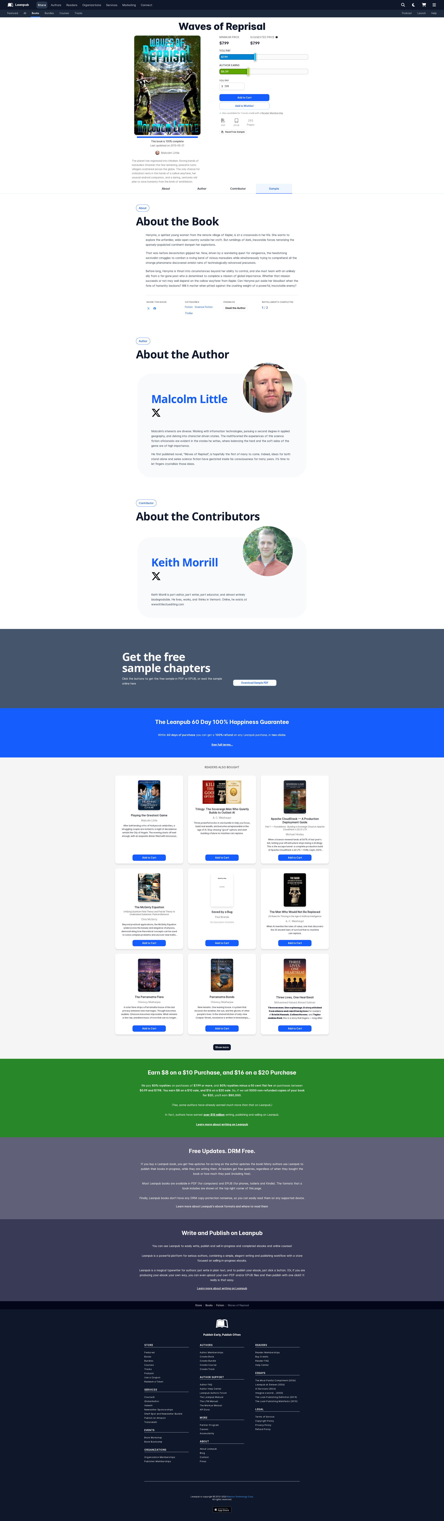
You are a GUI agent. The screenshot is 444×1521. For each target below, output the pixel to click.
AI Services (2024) (265, 1388)
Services (111, 5)
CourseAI (149, 1397)
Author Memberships (211, 1352)
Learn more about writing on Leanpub (222, 1124)
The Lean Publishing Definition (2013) (276, 1397)
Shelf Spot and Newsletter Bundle (163, 1413)
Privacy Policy (263, 1425)
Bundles (49, 13)
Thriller (189, 313)
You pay (224, 80)
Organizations (91, 5)
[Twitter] (156, 413)
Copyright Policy (264, 1421)
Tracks (78, 13)
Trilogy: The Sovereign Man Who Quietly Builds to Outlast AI (222, 810)
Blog (202, 1453)
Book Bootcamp (153, 1441)
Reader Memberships (267, 1352)
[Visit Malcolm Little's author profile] (268, 388)
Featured (12, 13)
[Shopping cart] (424, 5)
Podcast (407, 13)
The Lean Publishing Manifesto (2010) (276, 1401)
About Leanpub (208, 1449)
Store (42, 5)
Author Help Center (210, 1388)
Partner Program (209, 1425)
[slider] (255, 57)
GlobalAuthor (151, 1401)
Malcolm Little (170, 153)
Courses (64, 13)
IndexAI (148, 1405)
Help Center (262, 1365)
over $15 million (214, 1114)
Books (35, 13)
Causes (204, 1429)
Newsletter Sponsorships (158, 1409)
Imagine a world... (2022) (269, 1393)
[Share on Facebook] (155, 308)
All (25, 13)
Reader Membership (272, 113)
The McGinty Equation (149, 907)
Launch (421, 13)
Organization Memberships (159, 1457)
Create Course (208, 1365)
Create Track (207, 1369)
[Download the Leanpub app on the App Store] (222, 1509)
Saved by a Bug (222, 912)
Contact (204, 1457)
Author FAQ (206, 1384)
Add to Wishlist (244, 105)
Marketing (129, 5)
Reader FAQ (262, 1361)
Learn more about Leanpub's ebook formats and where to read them (222, 1206)
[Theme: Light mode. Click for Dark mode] (413, 5)
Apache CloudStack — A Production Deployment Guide (295, 820)
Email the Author (235, 307)
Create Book (207, 1356)
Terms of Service (265, 1416)
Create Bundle (208, 1361)
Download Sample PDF (254, 682)
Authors (56, 5)
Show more (222, 1047)
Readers (72, 5)
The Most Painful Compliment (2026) (275, 1380)
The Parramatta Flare (149, 997)
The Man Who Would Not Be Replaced (295, 912)
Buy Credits (261, 1356)
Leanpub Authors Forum (213, 1393)
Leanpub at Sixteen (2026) (270, 1384)
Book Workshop (153, 1437)
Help (434, 13)
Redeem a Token (153, 1381)
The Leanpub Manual (211, 1397)
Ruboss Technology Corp (240, 1496)
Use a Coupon (152, 1377)
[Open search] (403, 5)
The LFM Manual (209, 1401)
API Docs (205, 1409)
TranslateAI (150, 1422)
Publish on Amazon (155, 1418)
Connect (146, 5)
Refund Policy (263, 1429)
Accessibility (207, 1433)
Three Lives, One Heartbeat (295, 997)
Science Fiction (204, 306)
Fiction (189, 306)
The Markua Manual (211, 1405)
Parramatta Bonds (222, 997)
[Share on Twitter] (148, 308)
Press (203, 1461)
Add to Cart (244, 97)
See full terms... (222, 744)
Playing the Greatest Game (149, 815)
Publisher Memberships (157, 1461)
